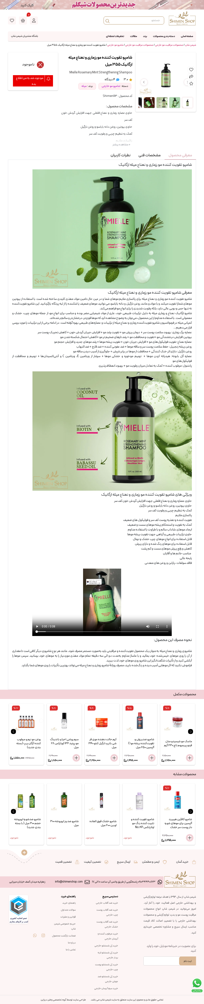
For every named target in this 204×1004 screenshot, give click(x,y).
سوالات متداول (68, 910)
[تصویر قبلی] (144, 82)
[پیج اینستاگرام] (43, 933)
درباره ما (72, 943)
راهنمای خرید (69, 903)
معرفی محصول (180, 155)
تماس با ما (71, 950)
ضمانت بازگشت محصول (64, 936)
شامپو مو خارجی (115, 45)
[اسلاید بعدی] (190, 731)
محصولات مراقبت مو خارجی (169, 45)
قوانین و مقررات (68, 917)
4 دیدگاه (110, 79)
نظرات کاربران (120, 155)
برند (145, 36)
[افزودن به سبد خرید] (76, 758)
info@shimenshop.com (69, 882)
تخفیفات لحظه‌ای (115, 36)
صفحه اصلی (187, 36)
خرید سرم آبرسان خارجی (106, 988)
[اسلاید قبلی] (13, 731)
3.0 (126, 79)
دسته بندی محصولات (164, 36)
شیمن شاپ (190, 45)
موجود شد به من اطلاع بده (30, 81)
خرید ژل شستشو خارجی (106, 946)
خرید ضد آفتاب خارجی (107, 903)
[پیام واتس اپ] (35, 933)
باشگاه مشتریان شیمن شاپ (24, 36)
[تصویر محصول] (187, 102)
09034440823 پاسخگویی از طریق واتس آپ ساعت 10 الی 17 (123, 882)
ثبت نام (188, 961)
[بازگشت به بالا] (24, 852)
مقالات (133, 36)
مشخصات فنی (149, 155)
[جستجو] (108, 20)
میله (84, 86)
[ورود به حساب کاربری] (34, 20)
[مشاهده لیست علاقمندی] (12, 20)
